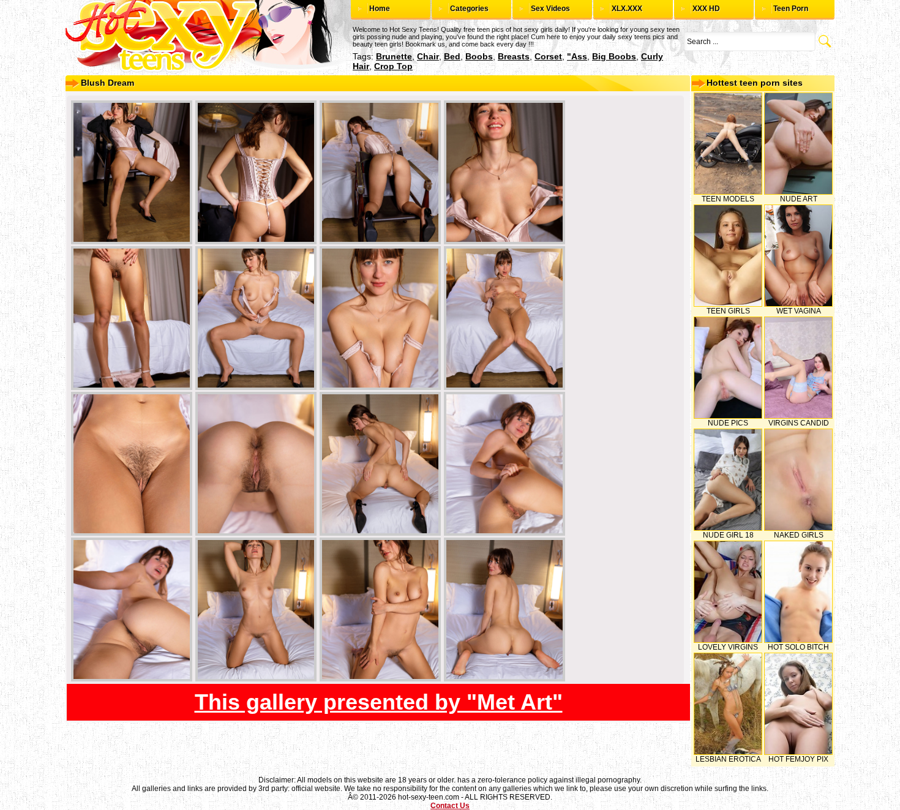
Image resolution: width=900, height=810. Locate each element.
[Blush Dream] (131, 172)
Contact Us (450, 805)
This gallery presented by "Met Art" (379, 701)
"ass (577, 56)
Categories (469, 8)
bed (452, 56)
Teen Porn (790, 8)
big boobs (614, 56)
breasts (514, 56)
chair (428, 56)
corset (548, 56)
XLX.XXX (627, 8)
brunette (394, 56)
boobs (479, 56)
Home (379, 8)
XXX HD (706, 8)
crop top (393, 66)
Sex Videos (550, 8)
